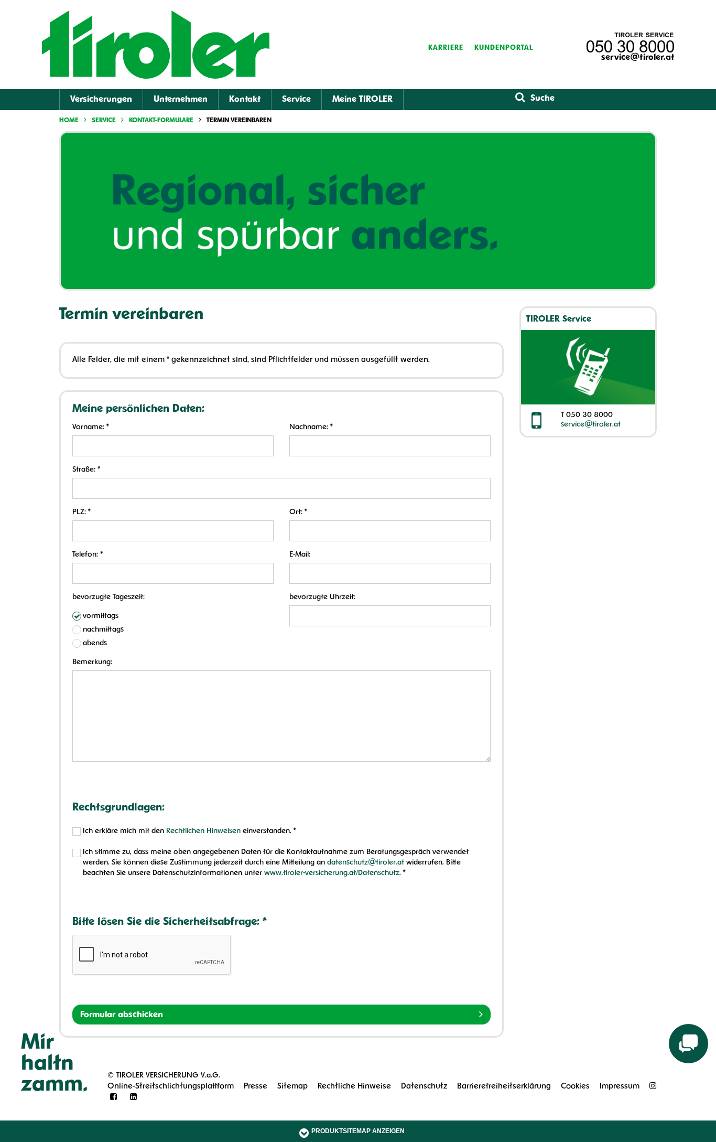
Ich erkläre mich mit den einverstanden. (189, 831)
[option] (358, 211)
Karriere (445, 48)
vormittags (100, 616)
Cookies (575, 1087)
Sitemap (292, 1087)
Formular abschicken (121, 1015)
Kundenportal (504, 48)
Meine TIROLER (362, 99)
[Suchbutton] (520, 98)
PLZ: (81, 512)
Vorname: (90, 427)
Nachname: (311, 427)
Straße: (86, 470)
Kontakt (245, 99)
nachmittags (103, 630)
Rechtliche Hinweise (354, 1087)
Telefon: (87, 555)
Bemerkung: (92, 662)
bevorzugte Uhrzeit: (322, 597)
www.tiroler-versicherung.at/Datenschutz (331, 873)
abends (95, 643)
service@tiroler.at (637, 58)
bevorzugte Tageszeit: (108, 597)
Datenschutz (424, 1087)
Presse (255, 1087)
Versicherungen (101, 99)
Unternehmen (181, 99)
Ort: (298, 512)
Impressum (619, 1087)
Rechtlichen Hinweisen (203, 831)
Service (296, 99)
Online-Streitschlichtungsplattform (170, 1087)
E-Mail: (299, 555)
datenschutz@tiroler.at (365, 863)
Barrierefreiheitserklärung (504, 1087)
